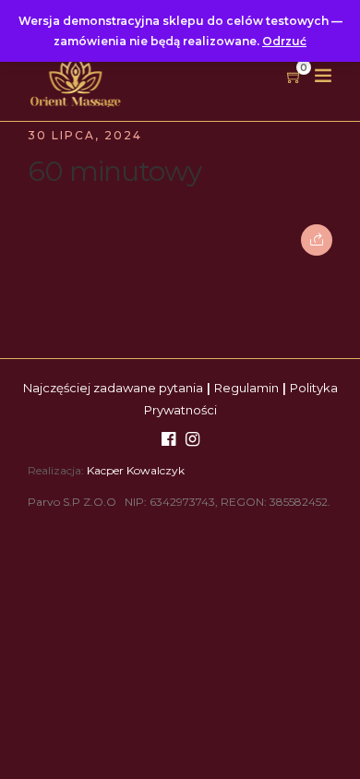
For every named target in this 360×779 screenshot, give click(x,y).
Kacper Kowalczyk (136, 470)
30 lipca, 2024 (85, 135)
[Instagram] (192, 440)
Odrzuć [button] (284, 41)
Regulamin (246, 387)
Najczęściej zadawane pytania (113, 387)
